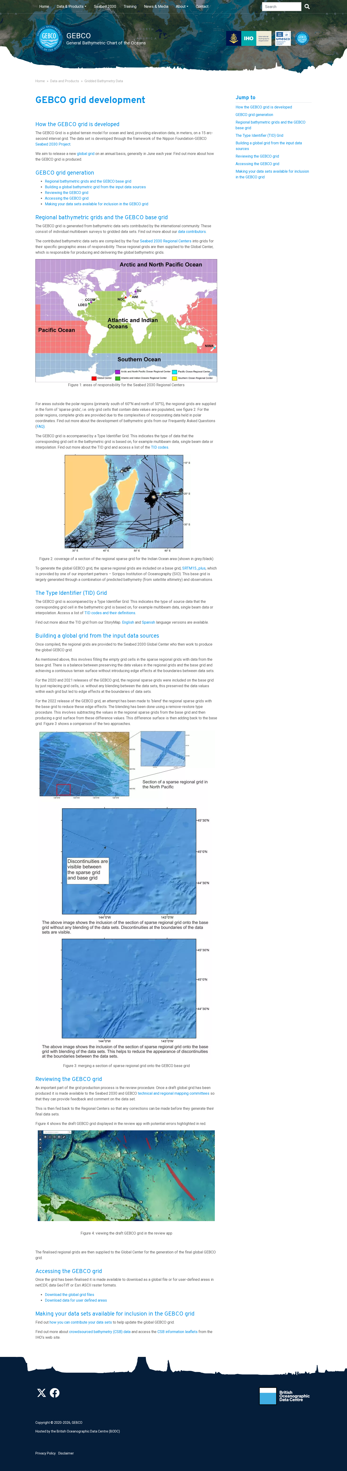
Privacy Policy (45, 1453)
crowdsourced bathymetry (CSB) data (100, 1331)
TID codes (159, 447)
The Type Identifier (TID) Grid (259, 135)
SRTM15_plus (194, 568)
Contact (202, 6)
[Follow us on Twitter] (42, 1395)
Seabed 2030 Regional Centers (165, 241)
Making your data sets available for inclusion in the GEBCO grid (96, 204)
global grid (85, 153)
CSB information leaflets (177, 1331)
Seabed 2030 (105, 6)
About (181, 6)
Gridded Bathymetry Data (104, 81)
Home (44, 6)
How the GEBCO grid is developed (264, 107)
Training (130, 6)
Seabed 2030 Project (52, 144)
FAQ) (41, 426)
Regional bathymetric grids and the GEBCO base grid (88, 181)
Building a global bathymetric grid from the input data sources (95, 187)
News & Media (156, 6)
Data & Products (70, 6)
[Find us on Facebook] (54, 1395)
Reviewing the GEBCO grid (66, 192)
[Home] (50, 38)
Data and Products (64, 81)
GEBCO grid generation (254, 115)
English (128, 622)
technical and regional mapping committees (173, 1093)
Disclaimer (66, 1453)
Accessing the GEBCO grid (67, 198)
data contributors (192, 231)
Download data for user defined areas (76, 1300)
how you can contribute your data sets (81, 1322)
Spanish (148, 622)
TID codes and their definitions (110, 613)
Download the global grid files (69, 1294)
